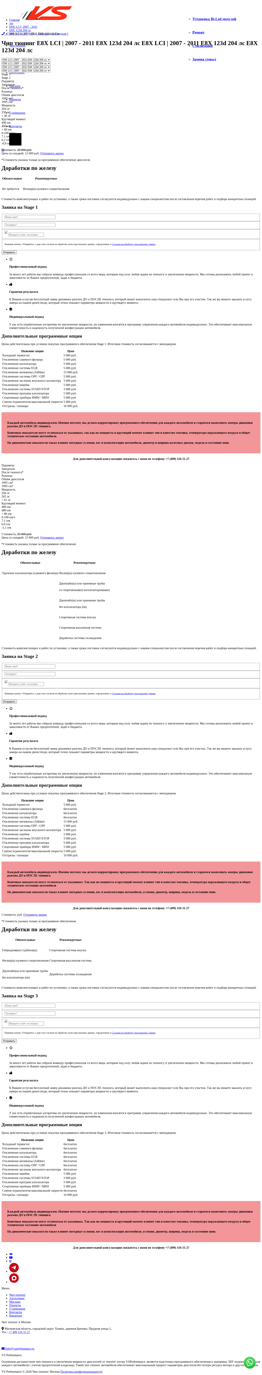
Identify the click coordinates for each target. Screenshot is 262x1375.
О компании (17, 112)
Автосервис (17, 72)
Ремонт (198, 32)
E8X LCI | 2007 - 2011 (23, 26)
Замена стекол (204, 59)
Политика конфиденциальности (81, 1371)
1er (11, 23)
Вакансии (15, 1315)
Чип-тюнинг (17, 1294)
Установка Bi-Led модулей (214, 19)
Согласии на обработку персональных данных (134, 244)
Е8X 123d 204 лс (20, 30)
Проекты (15, 99)
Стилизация (202, 46)
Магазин (15, 1301)
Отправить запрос (52, 153)
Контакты (15, 126)
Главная (14, 20)
